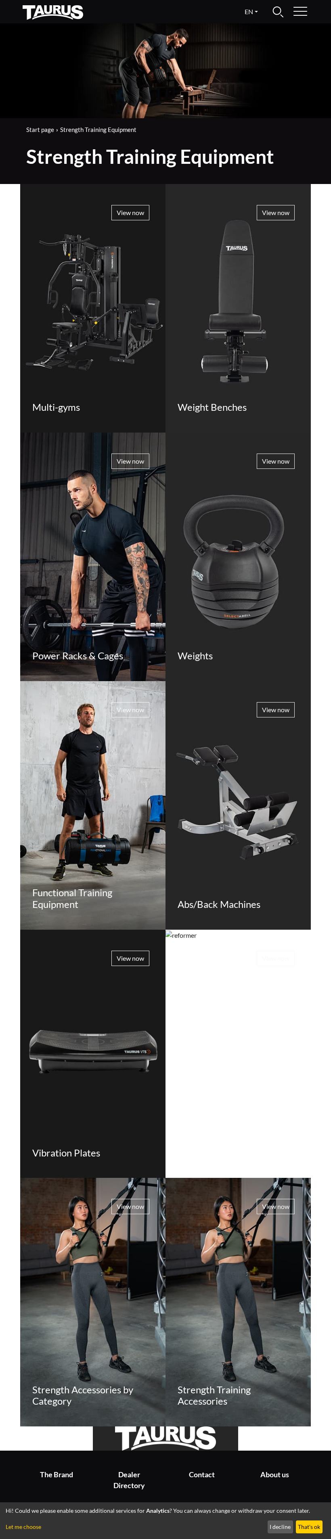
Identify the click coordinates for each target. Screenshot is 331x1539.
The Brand (56, 1474)
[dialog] (165, 1520)
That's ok (309, 1526)
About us (274, 1474)
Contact (202, 1474)
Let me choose (23, 1526)
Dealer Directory (129, 1479)
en (249, 11)
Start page (40, 129)
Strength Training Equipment (98, 129)
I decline (280, 1526)
